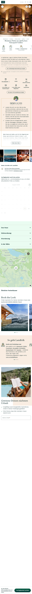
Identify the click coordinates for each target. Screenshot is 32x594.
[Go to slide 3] (18, 35)
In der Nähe (5, 244)
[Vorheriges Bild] (2, 20)
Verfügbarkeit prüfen (22, 590)
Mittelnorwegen (17, 38)
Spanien (19, 350)
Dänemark (19, 346)
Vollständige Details (17, 170)
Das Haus (4, 228)
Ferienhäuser (5, 38)
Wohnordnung (6, 233)
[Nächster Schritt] (30, 20)
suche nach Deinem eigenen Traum (11, 302)
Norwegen (11, 38)
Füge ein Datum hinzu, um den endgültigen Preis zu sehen (7, 591)
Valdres (23, 38)
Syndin (27, 38)
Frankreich (9, 348)
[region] (16, 268)
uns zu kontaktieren (12, 357)
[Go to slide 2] (17, 35)
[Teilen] (26, 6)
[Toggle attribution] (30, 285)
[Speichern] (29, 6)
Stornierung (5, 239)
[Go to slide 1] (16, 35)
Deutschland (9, 350)
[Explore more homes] (2, 6)
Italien (25, 346)
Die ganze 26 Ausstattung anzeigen (16, 92)
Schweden (22, 348)
